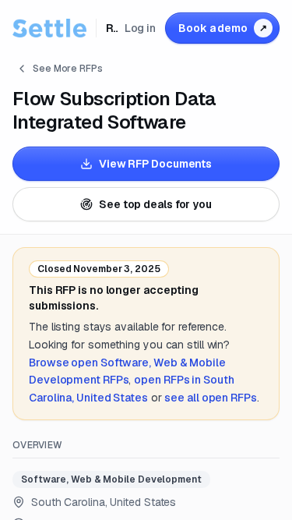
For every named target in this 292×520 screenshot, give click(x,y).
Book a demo (222, 28)
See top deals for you (155, 204)
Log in (140, 28)
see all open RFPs (210, 398)
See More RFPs (68, 68)
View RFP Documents (155, 164)
